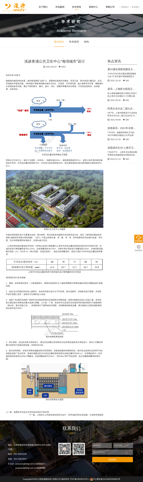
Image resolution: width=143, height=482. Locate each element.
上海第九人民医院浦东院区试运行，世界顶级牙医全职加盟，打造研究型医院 (70, 415)
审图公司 (110, 7)
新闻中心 (93, 7)
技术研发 (76, 7)
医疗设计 (59, 41)
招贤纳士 (125, 7)
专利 (86, 41)
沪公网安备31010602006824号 (106, 479)
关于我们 (43, 7)
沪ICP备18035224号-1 (80, 479)
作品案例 (59, 7)
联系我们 (136, 7)
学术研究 (74, 41)
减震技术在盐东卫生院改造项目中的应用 (31, 412)
